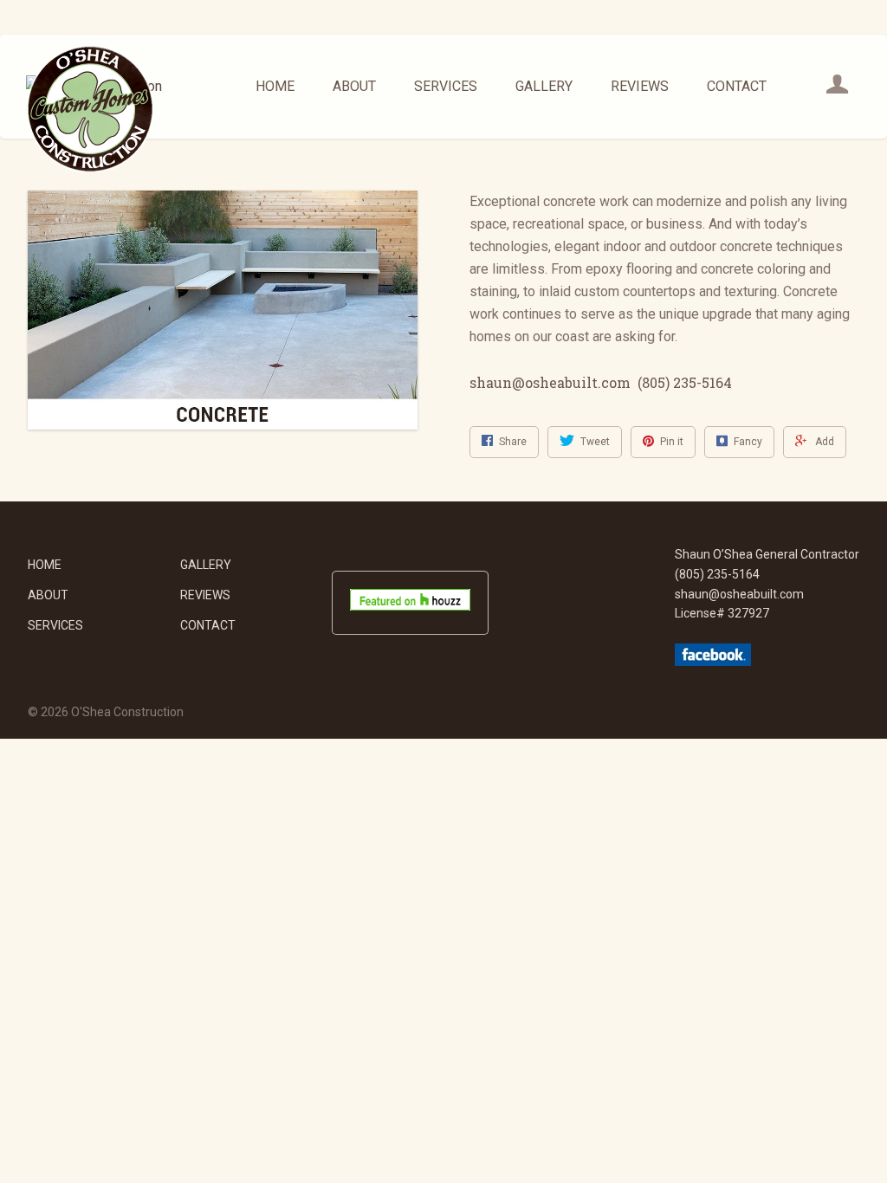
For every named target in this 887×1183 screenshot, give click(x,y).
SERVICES (445, 86)
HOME (275, 86)
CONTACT (737, 86)
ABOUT (354, 86)
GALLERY (544, 86)
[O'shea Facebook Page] (713, 662)
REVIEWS (640, 86)
